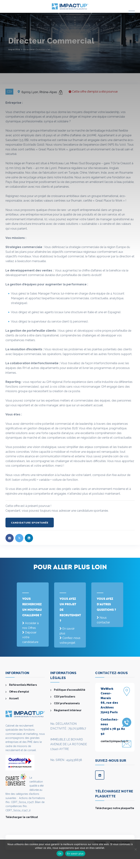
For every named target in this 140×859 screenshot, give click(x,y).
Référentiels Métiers (23, 684)
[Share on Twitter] (19, 538)
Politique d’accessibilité (69, 689)
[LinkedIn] (99, 775)
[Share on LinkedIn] (29, 538)
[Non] (135, 849)
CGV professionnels (67, 703)
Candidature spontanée (29, 522)
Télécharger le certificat (21, 817)
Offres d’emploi (19, 691)
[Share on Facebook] (9, 538)
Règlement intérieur (67, 710)
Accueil (14, 698)
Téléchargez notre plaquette (114, 808)
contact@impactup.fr (115, 741)
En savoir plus (75, 853)
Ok (60, 853)
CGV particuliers (64, 696)
